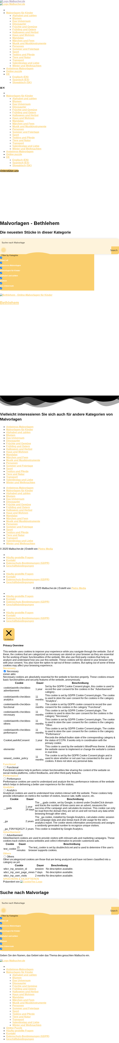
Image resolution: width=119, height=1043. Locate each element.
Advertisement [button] (11, 832)
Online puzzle (14, 71)
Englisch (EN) (20, 77)
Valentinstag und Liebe (25, 63)
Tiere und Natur (21, 57)
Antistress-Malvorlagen (19, 68)
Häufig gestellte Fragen (19, 557)
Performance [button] (10, 775)
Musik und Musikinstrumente (29, 43)
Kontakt (10, 560)
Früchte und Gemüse (24, 26)
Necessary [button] (9, 668)
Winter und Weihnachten (26, 65)
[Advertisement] (59, 195)
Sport (15, 51)
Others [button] (7, 853)
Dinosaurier (19, 24)
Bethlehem (9, 302)
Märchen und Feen (23, 40)
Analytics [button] (8, 787)
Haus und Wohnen (23, 35)
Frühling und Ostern (24, 29)
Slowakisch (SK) (22, 82)
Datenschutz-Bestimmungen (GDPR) (27, 563)
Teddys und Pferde (23, 54)
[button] (59, 87)
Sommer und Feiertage (25, 49)
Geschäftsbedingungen (20, 566)
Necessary (13, 671)
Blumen (17, 18)
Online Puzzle (14, 1028)
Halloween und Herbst (25, 32)
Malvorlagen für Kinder (19, 12)
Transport (18, 60)
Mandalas (18, 38)
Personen (18, 46)
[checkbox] (15, 259)
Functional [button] (9, 764)
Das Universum (21, 21)
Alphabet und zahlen (24, 15)
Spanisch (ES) (20, 79)
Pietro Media (45, 549)
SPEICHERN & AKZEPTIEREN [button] (21, 879)
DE (8, 74)
